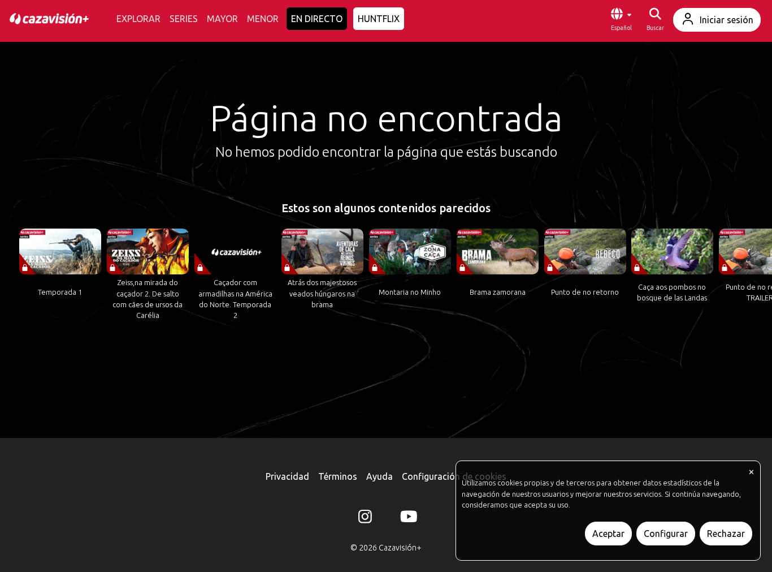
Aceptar (608, 533)
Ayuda (379, 476)
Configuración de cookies (454, 476)
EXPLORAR (138, 19)
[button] (621, 20)
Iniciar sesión (726, 20)
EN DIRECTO (316, 19)
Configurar (666, 533)
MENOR (263, 19)
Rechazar (726, 533)
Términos (337, 476)
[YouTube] (407, 519)
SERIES (184, 19)
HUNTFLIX (379, 19)
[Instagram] (365, 519)
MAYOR (222, 19)
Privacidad (287, 476)
